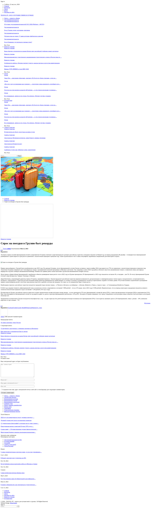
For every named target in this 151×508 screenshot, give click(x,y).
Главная (6, 6)
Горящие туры (8, 403)
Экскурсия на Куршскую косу (13, 144)
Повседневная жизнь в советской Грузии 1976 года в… (17, 426)
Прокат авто (8, 407)
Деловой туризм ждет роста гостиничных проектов (16, 420)
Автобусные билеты (10, 397)
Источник (147, 303)
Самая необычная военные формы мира (12, 473)
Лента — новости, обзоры (12, 18)
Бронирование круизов (11, 399)
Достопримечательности (11, 20)
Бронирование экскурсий (11, 402)
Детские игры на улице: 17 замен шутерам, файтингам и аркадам (23, 36)
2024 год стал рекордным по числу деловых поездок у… (17, 417)
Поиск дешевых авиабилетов (13, 405)
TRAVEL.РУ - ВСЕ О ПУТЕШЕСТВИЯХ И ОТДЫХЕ (17, 15)
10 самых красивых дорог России (11, 322)
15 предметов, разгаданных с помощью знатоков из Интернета (19, 328)
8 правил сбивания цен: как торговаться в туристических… (18, 484)
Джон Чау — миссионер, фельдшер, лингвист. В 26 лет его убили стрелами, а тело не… (30, 78)
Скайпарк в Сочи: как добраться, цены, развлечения (19, 150)
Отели (6, 73)
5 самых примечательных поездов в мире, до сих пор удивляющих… (21, 452)
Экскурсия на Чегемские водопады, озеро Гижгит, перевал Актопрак (24, 138)
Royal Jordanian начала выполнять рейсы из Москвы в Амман (19, 464)
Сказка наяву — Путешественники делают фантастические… (19, 429)
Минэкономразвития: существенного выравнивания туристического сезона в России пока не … (33, 57)
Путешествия (8, 100)
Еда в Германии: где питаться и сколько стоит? (18, 42)
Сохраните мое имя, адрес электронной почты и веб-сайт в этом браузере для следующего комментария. (33, 389)
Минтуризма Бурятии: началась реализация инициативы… (18, 432)
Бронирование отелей (10, 400)
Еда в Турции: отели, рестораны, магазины (17, 30)
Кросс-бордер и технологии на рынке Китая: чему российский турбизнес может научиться (31, 51)
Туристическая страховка (11, 410)
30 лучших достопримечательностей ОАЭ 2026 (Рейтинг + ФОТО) (24, 24)
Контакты (7, 7)
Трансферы (7, 408)
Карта (6, 10)
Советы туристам (9, 127)
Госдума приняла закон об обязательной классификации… (18, 479)
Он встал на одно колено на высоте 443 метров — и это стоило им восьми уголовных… (30, 90)
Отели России (8, 446)
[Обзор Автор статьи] (4, 315)
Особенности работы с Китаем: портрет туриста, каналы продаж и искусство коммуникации (32, 63)
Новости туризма (9, 46)
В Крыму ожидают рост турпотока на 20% (13, 458)
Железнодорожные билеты (12, 411)
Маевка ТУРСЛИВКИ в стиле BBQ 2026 (16, 69)
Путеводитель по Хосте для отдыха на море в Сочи (19, 132)
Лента (6, 9)
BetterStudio (13, 503)
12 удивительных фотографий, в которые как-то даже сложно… (20, 423)
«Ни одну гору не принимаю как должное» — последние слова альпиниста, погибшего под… (32, 84)
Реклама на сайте (9, 12)
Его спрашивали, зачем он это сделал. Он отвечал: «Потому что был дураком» (27, 96)
